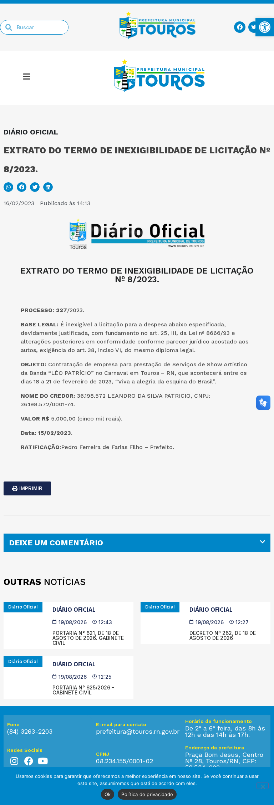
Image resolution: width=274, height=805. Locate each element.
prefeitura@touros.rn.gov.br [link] (137, 731)
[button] (8, 187)
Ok (108, 794)
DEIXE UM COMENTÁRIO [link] (56, 542)
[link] (264, 27)
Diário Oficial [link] (74, 609)
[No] (263, 786)
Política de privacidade (147, 794)
